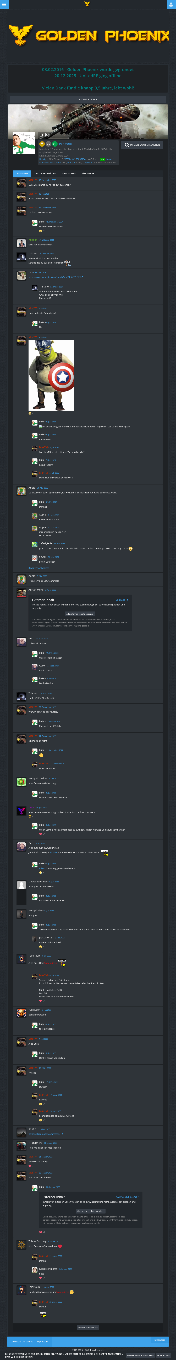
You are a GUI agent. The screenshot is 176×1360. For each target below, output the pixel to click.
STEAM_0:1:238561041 (75, 159)
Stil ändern (160, 1339)
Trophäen (87, 162)
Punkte (71, 162)
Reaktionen (68, 173)
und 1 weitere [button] (65, 143)
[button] (4, 4)
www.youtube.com (126, 1196)
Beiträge (43, 159)
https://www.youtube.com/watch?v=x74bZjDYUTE (54, 277)
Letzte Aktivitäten (45, 173)
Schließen (163, 1355)
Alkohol (53, 852)
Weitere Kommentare (87, 1327)
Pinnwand (22, 173)
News (109, 159)
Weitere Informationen (140, 1355)
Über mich (88, 173)
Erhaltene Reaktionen (50, 162)
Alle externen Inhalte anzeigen (80, 614)
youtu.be (120, 599)
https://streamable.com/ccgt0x (44, 1133)
